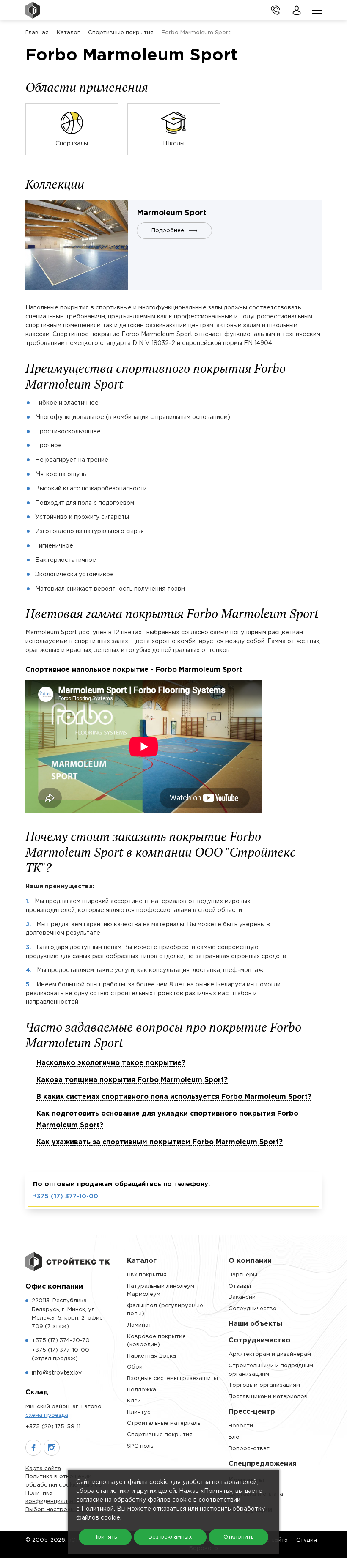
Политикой (97, 1508)
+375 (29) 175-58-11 (52, 1426)
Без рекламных (170, 1537)
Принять (105, 1537)
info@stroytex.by (57, 1372)
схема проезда (46, 1415)
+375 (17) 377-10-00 (65, 1196)
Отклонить (238, 1537)
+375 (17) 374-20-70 (61, 1340)
